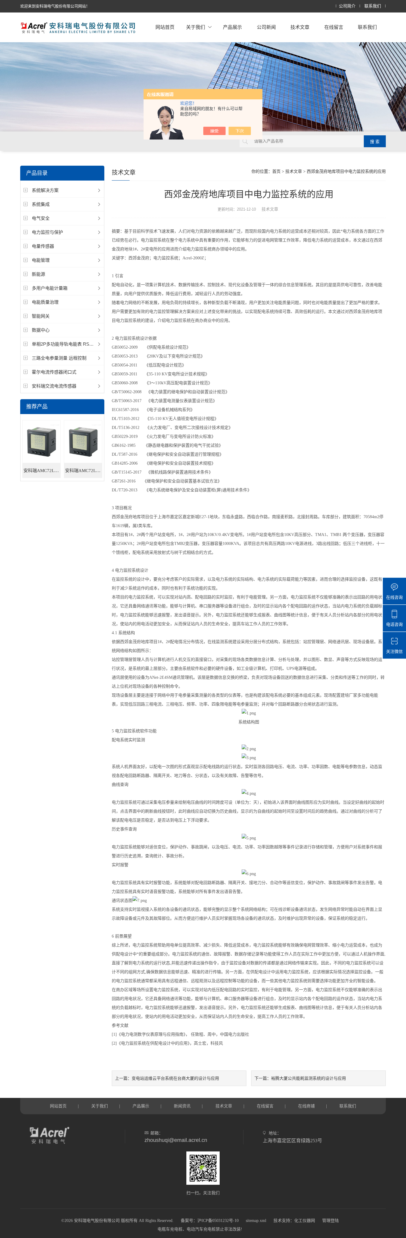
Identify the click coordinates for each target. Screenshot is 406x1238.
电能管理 (41, 260)
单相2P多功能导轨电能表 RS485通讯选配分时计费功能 (86, 344)
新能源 (38, 274)
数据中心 (41, 330)
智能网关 (41, 316)
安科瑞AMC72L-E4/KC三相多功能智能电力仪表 (83, 470)
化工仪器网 (304, 1220)
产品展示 (232, 27)
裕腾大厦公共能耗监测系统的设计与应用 (308, 1078)
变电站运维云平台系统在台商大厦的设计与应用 (175, 1078)
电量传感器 (43, 246)
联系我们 (372, 6)
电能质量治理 (45, 302)
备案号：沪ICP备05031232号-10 (210, 1220)
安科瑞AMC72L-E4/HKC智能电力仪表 (42, 470)
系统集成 (41, 204)
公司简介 (347, 6)
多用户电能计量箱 (49, 288)
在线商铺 (306, 1106)
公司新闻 (266, 27)
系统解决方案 (45, 190)
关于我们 (195, 27)
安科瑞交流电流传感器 (54, 385)
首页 (276, 171)
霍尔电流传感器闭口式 (54, 371)
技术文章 (299, 27)
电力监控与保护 (47, 232)
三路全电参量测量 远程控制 (59, 358)
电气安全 (41, 218)
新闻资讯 (182, 1106)
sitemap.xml (256, 1220)
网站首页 (164, 27)
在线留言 (333, 27)
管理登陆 (330, 1220)
